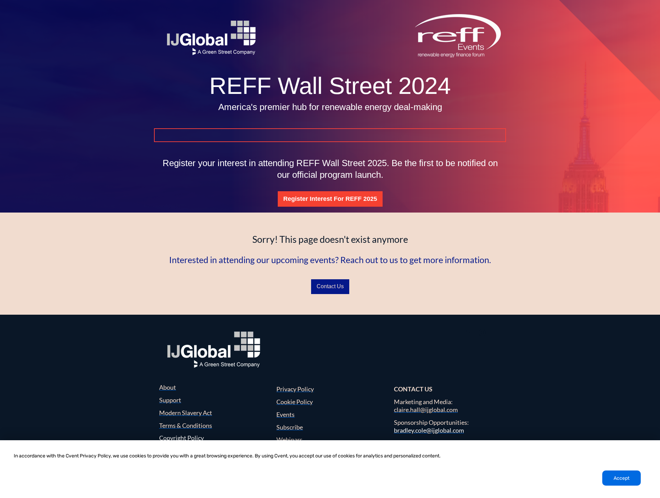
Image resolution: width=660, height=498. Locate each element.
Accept (621, 478)
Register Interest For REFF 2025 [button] (330, 198)
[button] (469, 334)
